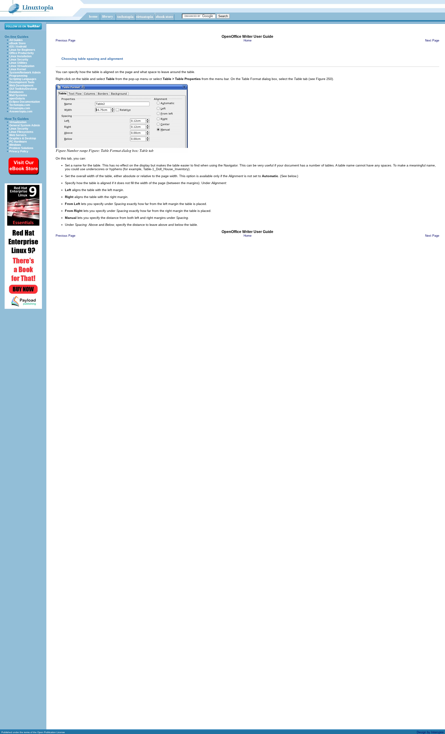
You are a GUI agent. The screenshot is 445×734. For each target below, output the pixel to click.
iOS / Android (17, 46)
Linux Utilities (18, 62)
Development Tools (22, 82)
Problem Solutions (21, 148)
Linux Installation (20, 56)
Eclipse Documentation (24, 101)
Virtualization (17, 122)
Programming (18, 75)
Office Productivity (21, 53)
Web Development (21, 85)
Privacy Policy (18, 151)
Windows (15, 145)
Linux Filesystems (21, 132)
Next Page (432, 40)
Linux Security (18, 59)
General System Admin (24, 125)
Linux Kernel (17, 69)
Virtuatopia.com (19, 108)
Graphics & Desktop (22, 138)
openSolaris (17, 98)
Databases (16, 92)
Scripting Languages (22, 79)
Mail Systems (18, 95)
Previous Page (65, 40)
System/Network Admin (25, 72)
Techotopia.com (19, 105)
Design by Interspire (430, 732)
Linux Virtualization (21, 66)
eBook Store (17, 43)
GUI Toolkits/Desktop (23, 88)
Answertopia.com (20, 111)
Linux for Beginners (22, 49)
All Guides (16, 40)
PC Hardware (18, 141)
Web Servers (17, 135)
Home (247, 40)
